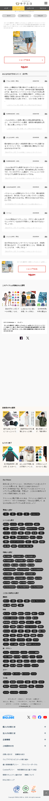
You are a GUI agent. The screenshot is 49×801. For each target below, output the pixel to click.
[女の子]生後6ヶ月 (8, 578)
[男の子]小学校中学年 (23, 569)
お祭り (37, 524)
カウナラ (8, 704)
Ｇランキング (12, 699)
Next (45, 299)
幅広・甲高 (42, 631)
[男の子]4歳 (15, 565)
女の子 (41, 682)
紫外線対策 (6, 622)
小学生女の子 (14, 686)
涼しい (41, 613)
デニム (6, 652)
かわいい (26, 661)
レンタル (40, 635)
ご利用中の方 (8, 745)
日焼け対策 (14, 622)
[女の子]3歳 (6, 582)
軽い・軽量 (20, 626)
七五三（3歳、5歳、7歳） (25, 546)
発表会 (28, 533)
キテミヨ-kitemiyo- (9, 322)
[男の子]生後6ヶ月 (8, 560)
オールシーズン (35, 514)
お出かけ (6, 524)
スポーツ (32, 537)
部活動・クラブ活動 (22, 537)
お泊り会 (14, 533)
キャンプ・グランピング (17, 541)
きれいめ (12, 665)
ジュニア (6, 682)
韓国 (26, 635)
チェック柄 (25, 656)
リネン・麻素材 (7, 656)
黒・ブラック (16, 673)
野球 (6, 541)
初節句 (14, 546)
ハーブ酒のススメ (35, 704)
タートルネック (14, 652)
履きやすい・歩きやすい (10, 618)
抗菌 (21, 605)
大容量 (13, 626)
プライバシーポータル (29, 764)
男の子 (6, 686)
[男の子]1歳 (30, 560)
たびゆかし (24, 704)
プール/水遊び (14, 528)
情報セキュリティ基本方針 (12, 775)
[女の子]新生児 (7, 574)
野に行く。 (40, 701)
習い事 (34, 533)
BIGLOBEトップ (8, 780)
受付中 (9, 15)
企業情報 (6, 739)
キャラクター (39, 686)
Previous (4, 299)
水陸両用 (14, 605)
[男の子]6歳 (31, 565)
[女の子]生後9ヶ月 (20, 578)
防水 (20, 601)
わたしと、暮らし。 (9, 701)
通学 (41, 533)
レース (32, 656)
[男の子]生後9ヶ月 (20, 560)
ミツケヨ (16, 704)
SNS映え (22, 644)
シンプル (33, 661)
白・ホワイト (7, 673)
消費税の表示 (20, 754)
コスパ (6, 644)
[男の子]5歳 (23, 565)
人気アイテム (24, 15)
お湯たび (36, 699)
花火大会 (22, 528)
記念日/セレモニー (32, 528)
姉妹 (34, 682)
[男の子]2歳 (38, 560)
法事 (35, 541)
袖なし (6, 635)
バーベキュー (29, 524)
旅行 (21, 524)
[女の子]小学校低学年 (9, 587)
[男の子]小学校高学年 (37, 569)
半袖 (27, 631)
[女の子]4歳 (15, 582)
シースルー (24, 652)
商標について (29, 775)
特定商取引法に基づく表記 (26, 769)
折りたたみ (6, 631)
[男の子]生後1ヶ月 (18, 556)
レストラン (13, 524)
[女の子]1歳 (30, 578)
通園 (6, 537)
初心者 (13, 682)
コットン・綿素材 (34, 652)
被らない (28, 618)
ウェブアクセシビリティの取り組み (15, 759)
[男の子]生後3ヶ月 (30, 556)
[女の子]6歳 (31, 582)
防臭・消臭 (6, 605)
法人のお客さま (9, 733)
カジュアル (41, 661)
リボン (6, 661)
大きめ (22, 622)
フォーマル (35, 665)
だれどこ (21, 699)
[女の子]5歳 (23, 582)
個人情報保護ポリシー (11, 764)
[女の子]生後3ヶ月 (30, 574)
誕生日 (41, 528)
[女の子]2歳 (38, 578)
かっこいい (27, 665)
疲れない (27, 613)
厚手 (14, 631)
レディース (30, 8)
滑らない (14, 613)
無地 (19, 661)
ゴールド (33, 673)
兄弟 (27, 682)
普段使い (19, 665)
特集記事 (40, 15)
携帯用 (41, 626)
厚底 (6, 639)
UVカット (6, 601)
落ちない (21, 618)
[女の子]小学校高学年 (37, 587)
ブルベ (13, 639)
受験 (21, 533)
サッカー (39, 537)
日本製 (20, 635)
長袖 (34, 631)
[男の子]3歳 (6, 565)
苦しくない (6, 613)
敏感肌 (33, 635)
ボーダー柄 (17, 656)
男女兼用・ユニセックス (33, 644)
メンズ (6, 8)
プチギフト (20, 682)
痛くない (35, 618)
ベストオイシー (22, 701)
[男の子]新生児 (7, 556)
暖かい (34, 613)
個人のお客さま (9, 726)
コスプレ (6, 692)
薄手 (21, 631)
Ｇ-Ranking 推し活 (24, 706)
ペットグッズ (23, 692)
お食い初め (6, 546)
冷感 (13, 601)
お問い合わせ (7, 754)
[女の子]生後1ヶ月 (18, 574)
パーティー (6, 533)
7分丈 (12, 635)
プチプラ (35, 639)
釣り (28, 541)
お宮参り (42, 541)
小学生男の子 (23, 686)
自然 (6, 665)
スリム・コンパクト (30, 626)
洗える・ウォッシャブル (38, 601)
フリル (39, 656)
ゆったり (6, 626)
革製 (13, 661)
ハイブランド (21, 639)
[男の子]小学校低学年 (9, 569)
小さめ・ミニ (30, 622)
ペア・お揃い (14, 644)
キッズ (18, 8)
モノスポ (32, 701)
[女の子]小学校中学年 (23, 587)
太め (38, 622)
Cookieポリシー (9, 769)
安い (29, 639)
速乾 (27, 601)
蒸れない (20, 613)
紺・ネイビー (25, 673)
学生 (31, 686)
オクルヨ (28, 699)
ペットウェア (14, 692)
